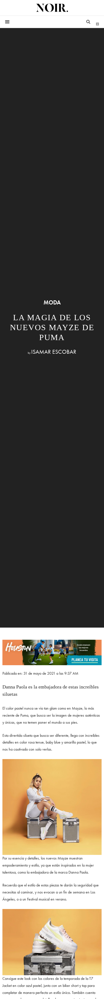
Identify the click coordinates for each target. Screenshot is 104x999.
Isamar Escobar (53, 351)
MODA (52, 302)
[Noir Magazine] (52, 8)
